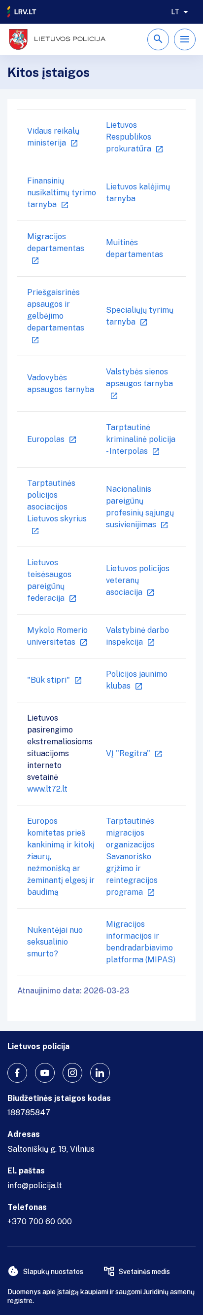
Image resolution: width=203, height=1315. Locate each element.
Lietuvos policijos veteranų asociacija (137, 580)
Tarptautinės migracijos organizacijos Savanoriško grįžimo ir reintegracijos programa (132, 856)
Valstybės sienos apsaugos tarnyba (139, 377)
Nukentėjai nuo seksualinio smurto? (55, 941)
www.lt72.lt (47, 789)
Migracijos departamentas (55, 242)
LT (175, 12)
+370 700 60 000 (39, 1221)
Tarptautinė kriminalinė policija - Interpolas (140, 439)
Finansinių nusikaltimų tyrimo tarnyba (61, 192)
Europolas (46, 439)
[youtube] (45, 1073)
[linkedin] (100, 1073)
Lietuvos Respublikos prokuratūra (128, 136)
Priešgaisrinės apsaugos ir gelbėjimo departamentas (55, 310)
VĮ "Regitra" (128, 753)
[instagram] (72, 1073)
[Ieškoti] (158, 39)
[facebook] (17, 1073)
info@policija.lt (34, 1185)
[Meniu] (185, 39)
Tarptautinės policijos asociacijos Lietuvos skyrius (57, 500)
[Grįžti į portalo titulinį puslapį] (22, 12)
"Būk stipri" (48, 680)
